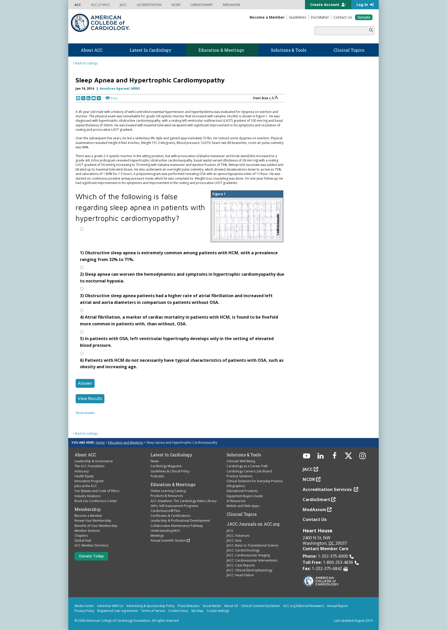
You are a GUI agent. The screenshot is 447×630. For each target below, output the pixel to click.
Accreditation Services (328, 489)
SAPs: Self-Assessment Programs (174, 506)
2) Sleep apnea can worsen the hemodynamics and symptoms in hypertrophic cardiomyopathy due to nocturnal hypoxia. (182, 277)
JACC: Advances (238, 535)
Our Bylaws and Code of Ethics (96, 491)
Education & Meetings (173, 484)
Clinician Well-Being (241, 461)
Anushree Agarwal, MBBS (120, 88)
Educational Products (242, 491)
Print (114, 98)
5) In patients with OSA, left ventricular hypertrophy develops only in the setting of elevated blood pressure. (177, 342)
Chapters (81, 535)
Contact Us (315, 519)
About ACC (85, 454)
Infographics (236, 486)
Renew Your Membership (92, 520)
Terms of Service (153, 611)
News (155, 461)
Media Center (84, 606)
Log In (362, 4)
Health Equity (84, 476)
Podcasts (157, 476)
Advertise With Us (110, 606)
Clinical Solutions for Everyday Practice (255, 481)
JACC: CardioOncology (243, 550)
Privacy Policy (84, 611)
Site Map (197, 611)
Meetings (157, 535)
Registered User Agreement (117, 611)
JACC (230, 530)
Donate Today (91, 556)
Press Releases (188, 606)
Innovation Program (89, 481)
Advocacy (81, 471)
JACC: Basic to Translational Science (252, 545)
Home (100, 442)
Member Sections (87, 530)
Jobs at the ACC (85, 486)
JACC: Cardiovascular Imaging (248, 555)
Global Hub (82, 540)
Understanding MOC (166, 530)
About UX (231, 606)
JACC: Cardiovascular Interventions (252, 560)
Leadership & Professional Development (180, 520)
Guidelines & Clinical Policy (170, 471)
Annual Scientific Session (168, 540)
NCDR (309, 479)
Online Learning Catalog (168, 491)
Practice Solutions (239, 476)
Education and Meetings (125, 442)
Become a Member (88, 515)
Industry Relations (87, 496)
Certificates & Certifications (170, 515)
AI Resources (236, 501)
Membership (87, 509)
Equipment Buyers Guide (245, 496)
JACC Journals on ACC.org (253, 524)
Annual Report (337, 606)
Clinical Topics (242, 514)
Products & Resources (167, 496)
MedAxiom (314, 509)
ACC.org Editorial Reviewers (303, 606)
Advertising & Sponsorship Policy (150, 606)
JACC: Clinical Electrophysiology (249, 570)
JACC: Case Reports (241, 565)
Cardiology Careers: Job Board (249, 471)
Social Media (212, 606)
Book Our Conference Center (95, 501)
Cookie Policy (178, 611)
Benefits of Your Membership (95, 526)
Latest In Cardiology (171, 454)
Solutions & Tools (244, 454)
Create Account (325, 4)
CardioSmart (316, 499)
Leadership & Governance (93, 461)
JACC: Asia (234, 540)
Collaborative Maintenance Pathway (177, 526)
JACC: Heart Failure (240, 575)
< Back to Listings (85, 63)
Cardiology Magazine (166, 466)
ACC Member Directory (91, 545)
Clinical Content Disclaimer (260, 606)
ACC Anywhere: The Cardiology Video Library (184, 501)
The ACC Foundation (89, 466)
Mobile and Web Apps (243, 506)
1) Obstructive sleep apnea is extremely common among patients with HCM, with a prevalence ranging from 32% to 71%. (179, 256)
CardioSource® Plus (165, 511)
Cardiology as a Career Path (247, 466)
